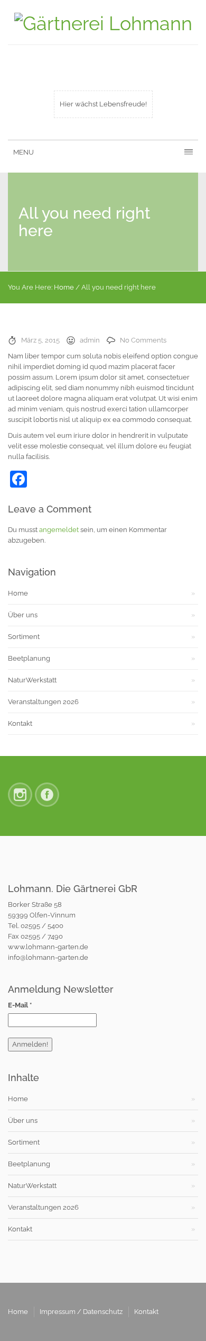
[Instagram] (20, 794)
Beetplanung (29, 658)
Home (64, 287)
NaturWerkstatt (32, 680)
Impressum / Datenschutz (81, 1312)
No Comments (143, 340)
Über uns (23, 615)
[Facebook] (47, 794)
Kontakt (20, 723)
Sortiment (24, 637)
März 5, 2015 (40, 340)
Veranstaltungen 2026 (43, 702)
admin (90, 340)
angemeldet (59, 530)
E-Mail (20, 1005)
